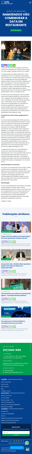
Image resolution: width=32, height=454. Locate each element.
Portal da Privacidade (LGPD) (8, 422)
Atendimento (4, 411)
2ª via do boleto (5, 398)
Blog (2, 388)
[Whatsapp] (11, 65)
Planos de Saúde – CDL (7, 400)
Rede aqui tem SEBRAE (7, 407)
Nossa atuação (5, 386)
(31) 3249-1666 (12, 350)
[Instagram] (5, 65)
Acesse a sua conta (6, 395)
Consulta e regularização (7, 413)
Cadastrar (16, 435)
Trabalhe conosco (6, 391)
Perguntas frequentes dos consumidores (11, 418)
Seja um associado (6, 382)
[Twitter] (8, 65)
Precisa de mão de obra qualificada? (10, 404)
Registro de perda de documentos (10, 420)
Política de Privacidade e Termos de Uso (18, 443)
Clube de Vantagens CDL (7, 402)
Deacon (3, 416)
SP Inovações (12, 451)
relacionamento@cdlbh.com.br (14, 372)
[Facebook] (2, 65)
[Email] (14, 65)
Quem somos (4, 384)
